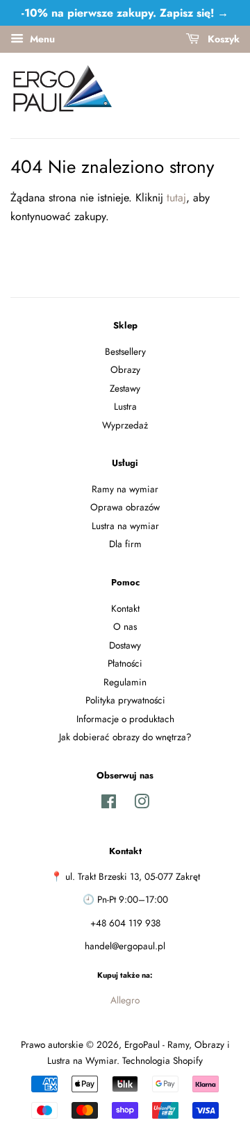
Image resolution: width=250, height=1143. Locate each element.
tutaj (176, 198)
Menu (41, 39)
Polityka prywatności (125, 700)
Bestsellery (125, 351)
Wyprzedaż (125, 425)
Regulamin (125, 682)
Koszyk (222, 39)
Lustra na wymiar (125, 526)
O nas (125, 626)
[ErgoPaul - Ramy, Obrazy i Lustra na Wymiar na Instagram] (141, 804)
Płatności (125, 663)
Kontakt (125, 608)
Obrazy (125, 369)
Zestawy (125, 388)
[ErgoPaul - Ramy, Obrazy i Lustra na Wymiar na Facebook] (109, 804)
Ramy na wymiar (125, 489)
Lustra (125, 406)
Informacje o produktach (125, 719)
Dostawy (125, 645)
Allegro (125, 1000)
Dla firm (125, 544)
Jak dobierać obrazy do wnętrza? (125, 737)
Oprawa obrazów (125, 507)
